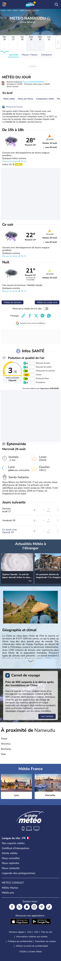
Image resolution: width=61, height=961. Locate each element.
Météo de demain (12, 302)
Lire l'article (47, 716)
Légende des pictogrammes (18, 873)
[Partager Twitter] (36, 316)
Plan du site (46, 932)
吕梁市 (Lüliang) (25, 10)
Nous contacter (11, 868)
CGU (29, 932)
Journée (13, 54)
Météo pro (8, 892)
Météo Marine (10, 887)
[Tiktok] (49, 907)
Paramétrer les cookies (45, 941)
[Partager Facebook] (30, 316)
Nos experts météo (13, 843)
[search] (56, 4)
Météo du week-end (47, 302)
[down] (30, 661)
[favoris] (48, 18)
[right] (58, 42)
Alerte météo (9, 853)
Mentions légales (17, 932)
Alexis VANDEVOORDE (33, 82)
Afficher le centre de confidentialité (32, 946)
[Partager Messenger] (42, 316)
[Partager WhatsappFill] (49, 316)
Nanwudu (35, 10)
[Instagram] (34, 907)
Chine (9, 10)
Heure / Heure (29, 54)
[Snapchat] (27, 907)
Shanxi (15, 10)
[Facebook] (12, 907)
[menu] (4, 4)
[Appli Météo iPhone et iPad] (19, 922)
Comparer (46, 54)
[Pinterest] (42, 907)
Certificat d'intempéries (15, 848)
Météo (3, 10)
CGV (36, 932)
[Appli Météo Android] (41, 922)
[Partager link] (23, 316)
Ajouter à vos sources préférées (32, 323)
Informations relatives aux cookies (32, 936)
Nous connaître (11, 858)
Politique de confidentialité (20, 941)
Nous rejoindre (10, 863)
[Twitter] (19, 907)
